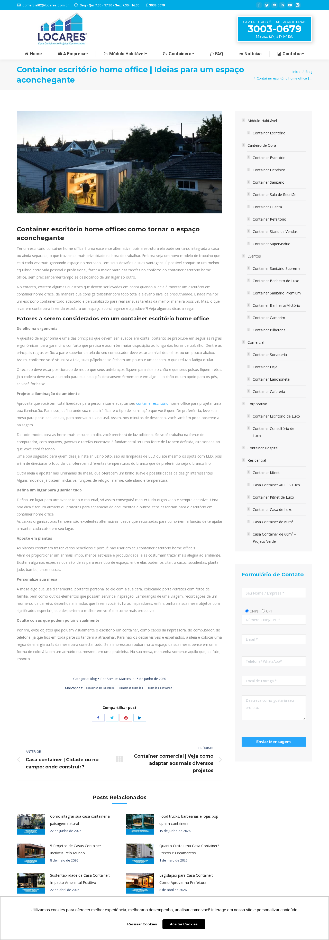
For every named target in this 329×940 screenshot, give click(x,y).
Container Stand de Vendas (275, 231)
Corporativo (257, 403)
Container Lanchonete (271, 379)
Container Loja (265, 366)
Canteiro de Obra (262, 145)
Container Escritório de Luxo (276, 416)
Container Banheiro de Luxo (276, 280)
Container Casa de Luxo (273, 509)
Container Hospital (263, 448)
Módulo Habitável (262, 120)
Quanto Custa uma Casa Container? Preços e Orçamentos (189, 849)
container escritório (152, 403)
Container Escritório (269, 133)
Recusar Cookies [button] (142, 924)
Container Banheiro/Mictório (276, 305)
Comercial (256, 342)
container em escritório (100, 687)
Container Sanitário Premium (277, 293)
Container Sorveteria (270, 354)
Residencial (257, 460)
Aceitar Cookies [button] (184, 924)
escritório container (160, 687)
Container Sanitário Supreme (276, 268)
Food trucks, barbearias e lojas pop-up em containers (189, 820)
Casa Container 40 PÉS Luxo (276, 484)
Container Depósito (269, 169)
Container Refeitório (269, 219)
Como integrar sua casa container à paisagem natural (80, 820)
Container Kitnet (266, 472)
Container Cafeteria (269, 391)
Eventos (254, 256)
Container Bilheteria (269, 330)
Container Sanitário (269, 182)
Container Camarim (269, 317)
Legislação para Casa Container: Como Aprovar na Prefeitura (186, 879)
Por (115, 678)
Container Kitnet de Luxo (273, 497)
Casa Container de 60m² (273, 521)
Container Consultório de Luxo (273, 432)
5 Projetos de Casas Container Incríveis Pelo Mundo (75, 849)
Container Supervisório (271, 243)
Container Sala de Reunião (275, 194)
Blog (309, 71)
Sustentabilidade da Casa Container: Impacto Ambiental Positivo (80, 879)
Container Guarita (267, 206)
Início (296, 71)
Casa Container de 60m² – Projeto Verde (274, 538)
